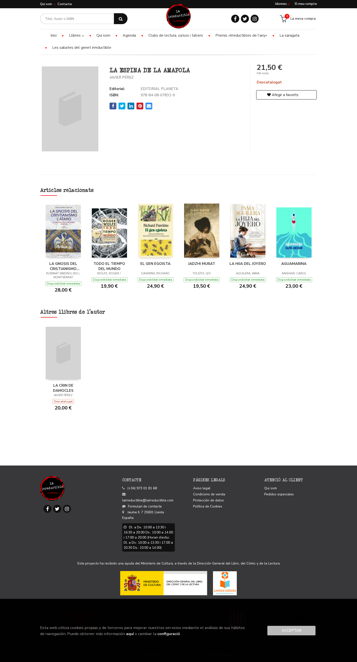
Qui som (46, 4)
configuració (168, 634)
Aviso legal (201, 488)
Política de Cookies (207, 506)
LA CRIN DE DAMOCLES (63, 388)
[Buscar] (121, 18)
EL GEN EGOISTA (155, 263)
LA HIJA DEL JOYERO (248, 263)
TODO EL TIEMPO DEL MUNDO (109, 266)
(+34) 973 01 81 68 (142, 488)
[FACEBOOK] (235, 19)
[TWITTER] (245, 19)
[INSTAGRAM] (255, 19)
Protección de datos (208, 500)
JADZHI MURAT (201, 263)
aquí (130, 634)
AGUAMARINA (293, 263)
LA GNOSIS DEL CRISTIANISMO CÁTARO (63, 266)
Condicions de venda (209, 494)
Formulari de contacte (145, 506)
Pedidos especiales (279, 494)
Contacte (65, 4)
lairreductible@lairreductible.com (147, 500)
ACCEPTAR (291, 630)
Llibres (75, 35)
